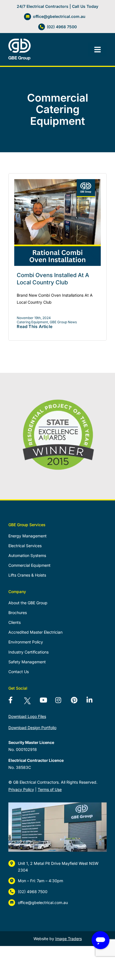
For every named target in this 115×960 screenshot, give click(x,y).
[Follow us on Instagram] (62, 702)
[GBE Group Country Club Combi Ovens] (57, 181)
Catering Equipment (32, 322)
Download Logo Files (27, 716)
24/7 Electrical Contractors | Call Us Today (57, 6)
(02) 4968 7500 (62, 26)
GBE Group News (63, 322)
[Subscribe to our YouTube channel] (46, 702)
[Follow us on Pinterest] (77, 702)
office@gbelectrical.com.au (59, 16)
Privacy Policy (21, 789)
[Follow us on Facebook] (15, 702)
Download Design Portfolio (32, 727)
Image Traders (68, 938)
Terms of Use (50, 789)
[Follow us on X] (30, 702)
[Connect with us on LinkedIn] (93, 702)
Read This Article (34, 326)
